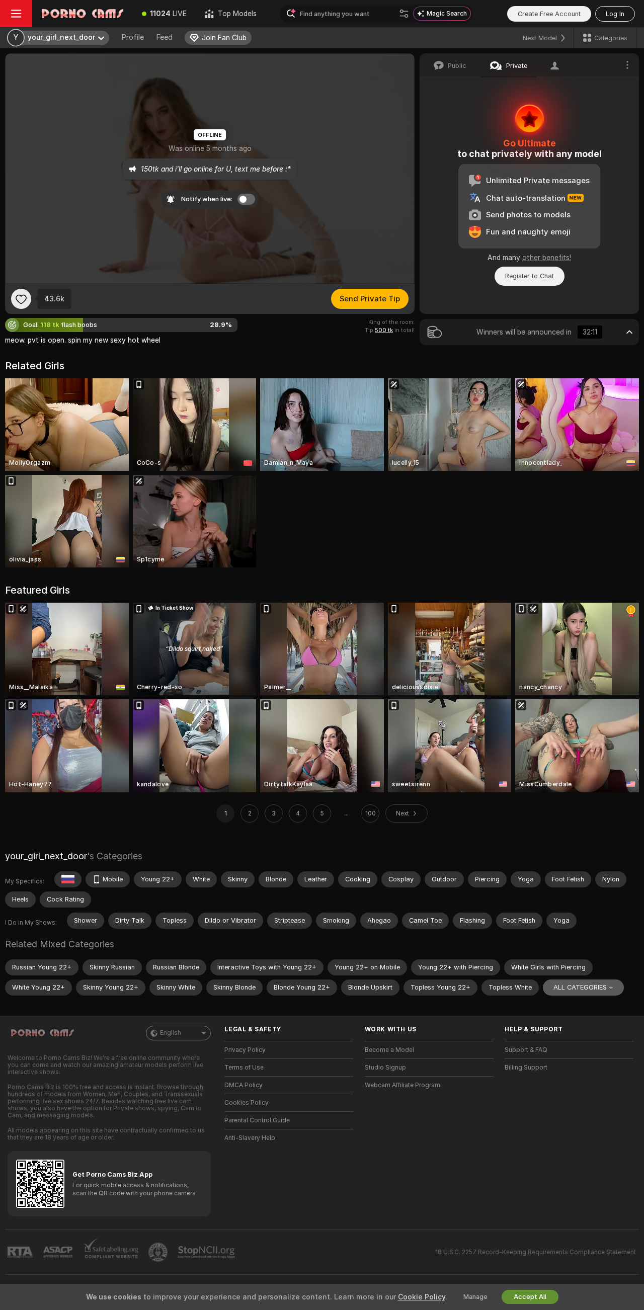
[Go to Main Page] (82, 13)
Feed (164, 37)
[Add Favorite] (21, 299)
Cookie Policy (421, 1297)
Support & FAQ (526, 1049)
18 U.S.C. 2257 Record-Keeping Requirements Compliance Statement (535, 1252)
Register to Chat (529, 276)
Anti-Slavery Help (249, 1137)
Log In (615, 14)
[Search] (404, 14)
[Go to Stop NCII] (207, 1252)
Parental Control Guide (257, 1120)
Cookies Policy (246, 1102)
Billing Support (526, 1067)
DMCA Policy (243, 1085)
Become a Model (389, 1049)
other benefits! (546, 258)
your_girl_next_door (46, 856)
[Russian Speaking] (68, 879)
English (170, 1032)
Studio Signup (385, 1067)
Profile (132, 37)
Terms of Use (244, 1067)
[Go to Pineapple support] (159, 1252)
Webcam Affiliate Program (402, 1085)
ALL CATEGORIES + (583, 987)
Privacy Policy (245, 1049)
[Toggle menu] (16, 13)
